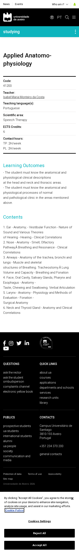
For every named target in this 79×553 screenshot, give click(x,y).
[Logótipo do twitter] (18, 344)
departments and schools (57, 387)
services (45, 392)
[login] (75, 4)
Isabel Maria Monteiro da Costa (23, 97)
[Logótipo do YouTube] (6, 349)
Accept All (39, 545)
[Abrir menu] (74, 17)
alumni (7, 441)
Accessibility (54, 474)
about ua (45, 372)
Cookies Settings (39, 521)
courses (45, 377)
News (6, 4)
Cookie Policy (14, 510)
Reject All (39, 533)
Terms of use (35, 474)
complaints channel (16, 386)
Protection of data (12, 474)
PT (59, 17)
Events (19, 4)
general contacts (51, 454)
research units (49, 397)
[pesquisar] (67, 17)
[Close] (72, 498)
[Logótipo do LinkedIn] (27, 344)
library (44, 402)
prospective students (17, 426)
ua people (9, 446)
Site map (8, 479)
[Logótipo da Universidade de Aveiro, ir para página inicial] (16, 17)
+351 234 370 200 (51, 446)
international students (17, 436)
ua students (11, 431)
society (8, 451)
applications (48, 382)
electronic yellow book (18, 391)
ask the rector (12, 372)
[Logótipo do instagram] (11, 344)
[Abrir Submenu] (75, 31)
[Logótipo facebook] (4, 344)
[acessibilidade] (52, 17)
